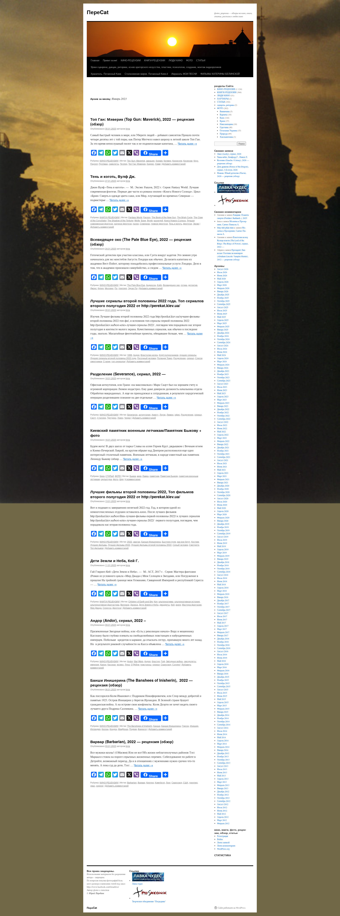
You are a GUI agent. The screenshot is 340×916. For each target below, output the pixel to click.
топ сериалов (118, 361)
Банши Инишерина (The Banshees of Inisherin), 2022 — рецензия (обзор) (141, 682)
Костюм (195, 541)
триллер (122, 288)
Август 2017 (222, 613)
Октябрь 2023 (223, 377)
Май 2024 (221, 355)
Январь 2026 (222, 291)
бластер (156, 661)
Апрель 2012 (222, 816)
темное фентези (159, 223)
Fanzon (147, 217)
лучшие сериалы (187, 354)
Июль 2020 (222, 501)
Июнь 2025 (222, 313)
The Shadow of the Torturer (120, 220)
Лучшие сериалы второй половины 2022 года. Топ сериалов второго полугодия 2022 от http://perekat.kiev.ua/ (147, 303)
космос (120, 664)
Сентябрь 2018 (223, 571)
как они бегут (183, 541)
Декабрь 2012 (223, 791)
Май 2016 (221, 660)
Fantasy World (135, 217)
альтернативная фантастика (104, 604)
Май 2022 (221, 431)
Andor (130, 661)
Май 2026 (221, 278)
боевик (159, 160)
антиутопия (145, 414)
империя (94, 664)
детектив (192, 285)
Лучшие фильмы (98, 544)
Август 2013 (222, 766)
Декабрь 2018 (223, 562)
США (185, 782)
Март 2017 (222, 629)
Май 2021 (221, 469)
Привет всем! (110, 60)
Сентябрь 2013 (223, 762)
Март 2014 (222, 743)
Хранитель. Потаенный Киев (106, 73)
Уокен (120, 417)
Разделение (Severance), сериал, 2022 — (128, 373)
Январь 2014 (222, 750)
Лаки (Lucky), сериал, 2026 (229, 153)
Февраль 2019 (223, 555)
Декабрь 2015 (223, 676)
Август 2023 (222, 383)
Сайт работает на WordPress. (232, 907)
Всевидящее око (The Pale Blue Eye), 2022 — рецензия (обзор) (140, 242)
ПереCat (98, 12)
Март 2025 (222, 323)
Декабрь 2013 (223, 753)
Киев (102, 475)
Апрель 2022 (222, 434)
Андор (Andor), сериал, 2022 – (118, 620)
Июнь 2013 (222, 772)
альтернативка (165, 601)
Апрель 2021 (222, 472)
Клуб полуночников (168, 354)
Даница (134, 604)
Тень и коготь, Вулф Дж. (112, 176)
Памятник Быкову (169, 475)
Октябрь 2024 (223, 339)
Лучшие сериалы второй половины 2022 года (113, 358)
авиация (150, 160)
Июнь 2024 (222, 351)
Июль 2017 (222, 616)
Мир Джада (96, 607)
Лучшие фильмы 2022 (119, 544)
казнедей (158, 220)
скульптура (106, 479)
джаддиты (165, 604)
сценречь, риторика (225, 105)
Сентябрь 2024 (223, 342)
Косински (187, 160)
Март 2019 (222, 552)
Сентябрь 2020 (223, 495)
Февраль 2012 (223, 823)
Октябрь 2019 (223, 530)
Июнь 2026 (222, 275)
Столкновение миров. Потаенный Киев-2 (146, 73)
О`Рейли (135, 664)
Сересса (107, 607)
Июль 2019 (222, 539)
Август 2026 (222, 269)
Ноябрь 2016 (223, 641)
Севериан (145, 223)
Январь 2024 (222, 367)
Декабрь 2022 (223, 409)
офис (177, 414)
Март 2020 (222, 514)
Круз (196, 160)
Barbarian (132, 782)
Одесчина (224, 127)
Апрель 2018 (222, 587)
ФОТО (189, 60)
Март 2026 (222, 285)
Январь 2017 (222, 635)
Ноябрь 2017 (223, 603)
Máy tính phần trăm (225, 227)
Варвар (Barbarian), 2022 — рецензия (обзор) (131, 741)
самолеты (114, 163)
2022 (129, 541)
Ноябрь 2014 (223, 718)
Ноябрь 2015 (223, 680)
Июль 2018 (222, 578)
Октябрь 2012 (223, 797)
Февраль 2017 (223, 632)
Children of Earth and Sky (140, 601)
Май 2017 (221, 622)
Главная (95, 60)
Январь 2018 (222, 597)
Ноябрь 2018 (223, 565)
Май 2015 (221, 699)
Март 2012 (222, 820)
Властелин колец (149, 354)
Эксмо (196, 223)
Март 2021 (222, 476)
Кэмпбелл (160, 782)
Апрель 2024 (222, 358)
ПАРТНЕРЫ (223, 98)
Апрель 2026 (222, 281)
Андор (136, 354)
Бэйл (159, 285)
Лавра (145, 475)
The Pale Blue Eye (136, 285)
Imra (128, 128)
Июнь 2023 (222, 390)
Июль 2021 (222, 463)
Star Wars (138, 661)
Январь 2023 (222, 406)
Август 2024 (222, 345)
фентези (187, 223)
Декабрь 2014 (223, 715)
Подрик (133, 729)
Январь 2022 (222, 444)
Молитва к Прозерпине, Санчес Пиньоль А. (231, 230)
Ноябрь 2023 (223, 374)
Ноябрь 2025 (223, 297)
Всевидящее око (171, 285)
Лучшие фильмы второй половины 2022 (151, 544)
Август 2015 (222, 689)
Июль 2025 (222, 310)
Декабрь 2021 (223, 447)
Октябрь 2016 (223, 644)
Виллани (124, 604)
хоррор (99, 785)
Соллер (176, 664)
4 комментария (132, 479)
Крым (222, 120)
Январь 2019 (222, 558)
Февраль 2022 (223, 441)
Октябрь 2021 (223, 453)
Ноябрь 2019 (223, 527)
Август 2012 (222, 804)
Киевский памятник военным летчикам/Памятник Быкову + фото (145, 433)
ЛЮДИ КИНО (176, 60)
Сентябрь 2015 (223, 686)
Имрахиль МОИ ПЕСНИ (184, 73)
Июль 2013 (222, 769)
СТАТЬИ (200, 60)
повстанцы (145, 664)
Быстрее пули (169, 541)
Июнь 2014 (222, 734)
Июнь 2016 (222, 657)
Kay (155, 601)
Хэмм (157, 163)
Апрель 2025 (222, 320)
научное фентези (123, 223)
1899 (129, 354)
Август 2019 (222, 536)
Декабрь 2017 (223, 600)
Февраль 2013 (223, 785)
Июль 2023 (222, 386)
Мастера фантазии (192, 604)
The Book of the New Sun (164, 217)
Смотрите (194, 544)
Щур (121, 479)
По (116, 288)
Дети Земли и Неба (148, 604)
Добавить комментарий (174, 163)
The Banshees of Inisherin (139, 725)
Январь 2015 (222, 711)
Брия (143, 220)
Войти (220, 839)
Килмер (167, 160)
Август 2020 (222, 498)
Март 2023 (222, 399)
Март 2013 (222, 781)
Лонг (168, 782)
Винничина (225, 111)
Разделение (179, 358)
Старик (106, 361)
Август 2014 (222, 727)
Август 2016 (222, 651)
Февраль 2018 (223, 593)
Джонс (93, 288)
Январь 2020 (222, 520)
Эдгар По (132, 288)
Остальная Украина (228, 130)
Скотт (93, 417)
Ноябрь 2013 (223, 756)
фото (115, 479)
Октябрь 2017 (223, 606)
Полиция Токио (164, 358)
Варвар (141, 782)
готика (184, 285)
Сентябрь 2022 (223, 418)
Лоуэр (163, 414)
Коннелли (177, 160)
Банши (156, 725)
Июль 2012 (222, 807)
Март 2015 (222, 705)
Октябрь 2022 (223, 415)
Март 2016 (222, 667)
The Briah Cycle (184, 217)
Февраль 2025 (223, 326)
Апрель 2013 (222, 778)
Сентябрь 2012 (223, 801)
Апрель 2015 (222, 702)
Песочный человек (146, 358)
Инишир (194, 725)
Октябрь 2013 (223, 759)
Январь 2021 (222, 482)
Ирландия (95, 729)
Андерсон (151, 285)
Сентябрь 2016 (223, 648)
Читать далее (187, 143)
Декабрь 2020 (223, 485)
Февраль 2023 (223, 402)
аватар (136, 541)
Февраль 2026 (223, 288)
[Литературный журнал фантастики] (233, 192)
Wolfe (137, 220)
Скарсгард (166, 664)
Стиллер (101, 417)
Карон (103, 664)
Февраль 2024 (223, 364)
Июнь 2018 (222, 581)
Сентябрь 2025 (223, 304)
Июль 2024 (222, 348)
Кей (173, 604)
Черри (127, 417)
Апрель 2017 (222, 625)
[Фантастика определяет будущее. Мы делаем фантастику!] (233, 205)
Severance (132, 414)
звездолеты (190, 661)
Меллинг (109, 288)
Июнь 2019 (222, 543)
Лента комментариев (226, 845)
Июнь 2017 (222, 619)
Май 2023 (221, 393)
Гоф (163, 661)
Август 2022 (222, 421)
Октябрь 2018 (223, 568)
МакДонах (123, 729)
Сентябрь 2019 (223, 533)
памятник (154, 475)
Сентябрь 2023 (223, 380)
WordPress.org (223, 848)
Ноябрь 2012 (223, 794)
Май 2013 (221, 775)
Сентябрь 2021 (223, 457)
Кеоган (105, 729)
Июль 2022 (222, 425)
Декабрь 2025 (223, 294)
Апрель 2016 (222, 664)
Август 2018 (222, 574)
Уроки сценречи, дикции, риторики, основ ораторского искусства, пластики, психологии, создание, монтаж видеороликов (156, 67)
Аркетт (155, 414)
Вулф (150, 220)
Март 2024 (222, 361)
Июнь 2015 (222, 695)
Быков (133, 475)
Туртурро (111, 417)
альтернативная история (187, 601)
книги (178, 604)
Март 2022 (222, 437)
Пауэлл (94, 163)
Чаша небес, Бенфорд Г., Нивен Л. (232, 157)
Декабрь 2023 (223, 371)
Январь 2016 (222, 673)
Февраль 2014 (223, 746)
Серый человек (180, 544)
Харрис (150, 163)
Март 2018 (222, 590)
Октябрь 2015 (223, 683)
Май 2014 (221, 737)
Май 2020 (221, 507)
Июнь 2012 (222, 810)
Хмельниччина (226, 136)
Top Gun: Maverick (136, 160)
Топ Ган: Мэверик (137, 163)
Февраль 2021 (223, 479)
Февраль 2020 (223, 517)
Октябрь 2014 (223, 721)
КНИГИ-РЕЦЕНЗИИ (154, 60)
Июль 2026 (222, 272)
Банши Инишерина (151, 541)
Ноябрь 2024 (223, 335)
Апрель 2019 (222, 549)
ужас (92, 785)
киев (139, 475)
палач (136, 223)
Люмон (170, 414)
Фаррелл (142, 729)
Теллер (123, 163)
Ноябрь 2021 (223, 450)
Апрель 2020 (222, 511)
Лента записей (223, 842)
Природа (224, 133)
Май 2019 (221, 546)
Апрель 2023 (222, 396)
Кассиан (111, 664)
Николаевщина (226, 124)
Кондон (113, 729)
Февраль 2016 (223, 670)
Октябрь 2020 (223, 492)
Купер (101, 288)
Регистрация (222, 836)
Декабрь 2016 (223, 638)
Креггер (150, 782)
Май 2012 (221, 813)
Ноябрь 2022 (223, 412)
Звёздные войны (174, 661)
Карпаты (223, 114)
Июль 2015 (222, 692)
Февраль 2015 (223, 708)
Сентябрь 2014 (223, 724)
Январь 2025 (222, 329)
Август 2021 (222, 460)
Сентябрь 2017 (223, 609)
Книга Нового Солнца (175, 220)
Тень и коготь (175, 223)
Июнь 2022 (222, 428)
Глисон (185, 725)
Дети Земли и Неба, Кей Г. (114, 560)
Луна (127, 664)
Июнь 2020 (222, 504)
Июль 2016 (222, 654)
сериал (190, 358)
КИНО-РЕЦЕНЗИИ (131, 60)
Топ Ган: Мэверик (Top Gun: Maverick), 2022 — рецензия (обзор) (142, 121)
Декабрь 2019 (223, 523)
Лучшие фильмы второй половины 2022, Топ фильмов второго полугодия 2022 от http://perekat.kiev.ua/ (142, 494)
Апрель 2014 (222, 740)
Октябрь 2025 (223, 300)
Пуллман (103, 163)
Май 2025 (221, 316)
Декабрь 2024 (223, 332)
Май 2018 (221, 584)
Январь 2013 (222, 788)
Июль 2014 (222, 730)
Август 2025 (222, 307)
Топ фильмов (96, 547)
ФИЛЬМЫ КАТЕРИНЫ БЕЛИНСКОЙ (220, 73)
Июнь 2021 (222, 466)
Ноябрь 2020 (223, 488)
